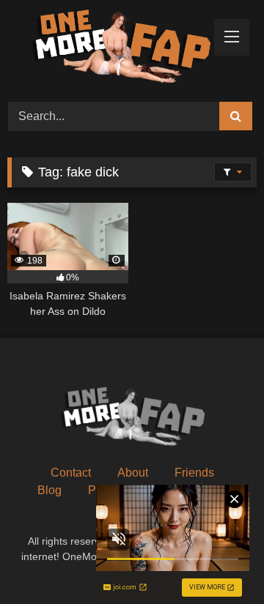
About (132, 472)
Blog (49, 490)
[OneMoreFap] (108, 48)
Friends (194, 472)
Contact (71, 472)
